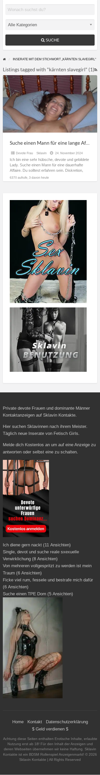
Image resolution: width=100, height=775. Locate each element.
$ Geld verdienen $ (50, 729)
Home (18, 721)
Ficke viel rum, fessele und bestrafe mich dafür (48, 580)
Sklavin (41, 153)
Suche (52, 40)
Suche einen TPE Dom (24, 593)
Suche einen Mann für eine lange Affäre (52, 143)
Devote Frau (24, 153)
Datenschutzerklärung (67, 721)
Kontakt (34, 721)
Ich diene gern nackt (22, 544)
